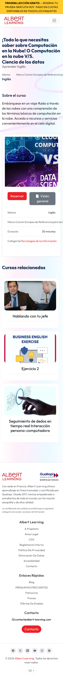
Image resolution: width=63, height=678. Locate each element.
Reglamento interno (31, 544)
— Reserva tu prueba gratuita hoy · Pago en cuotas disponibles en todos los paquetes (31, 7)
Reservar (17, 196)
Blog (31, 582)
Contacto (31, 566)
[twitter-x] (20, 651)
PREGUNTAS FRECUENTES (31, 587)
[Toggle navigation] (54, 20)
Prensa (31, 598)
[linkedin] (28, 651)
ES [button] (30, 670)
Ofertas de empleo (31, 603)
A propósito (31, 528)
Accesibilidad (31, 560)
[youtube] (35, 651)
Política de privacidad (31, 550)
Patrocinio (31, 592)
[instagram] (42, 651)
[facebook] (13, 651)
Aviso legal (31, 534)
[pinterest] (49, 651)
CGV (31, 539)
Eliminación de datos (31, 555)
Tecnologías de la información (39, 241)
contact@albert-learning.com (33, 619)
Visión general (43, 198)
